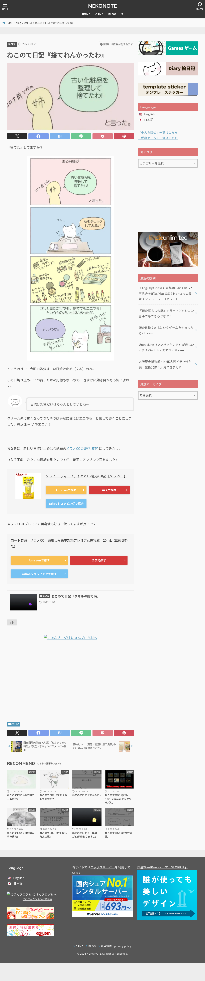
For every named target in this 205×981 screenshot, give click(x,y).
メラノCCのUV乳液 (80, 448)
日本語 (148, 119)
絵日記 (28, 22)
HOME (86, 14)
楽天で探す (109, 490)
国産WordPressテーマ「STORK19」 (162, 867)
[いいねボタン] (12, 622)
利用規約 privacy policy (116, 946)
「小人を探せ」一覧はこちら (158, 132)
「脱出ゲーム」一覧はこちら (158, 138)
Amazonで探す (66, 490)
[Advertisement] (70, 682)
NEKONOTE (102, 5)
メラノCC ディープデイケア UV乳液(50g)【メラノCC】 (86, 476)
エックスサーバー (102, 867)
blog (18, 22)
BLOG (112, 14)
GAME (99, 14)
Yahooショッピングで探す (66, 503)
